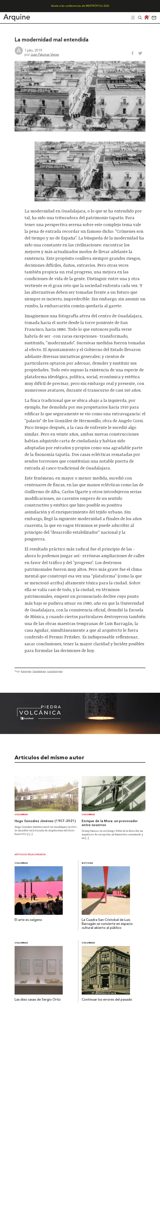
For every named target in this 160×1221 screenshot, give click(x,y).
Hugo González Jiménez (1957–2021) (45, 821)
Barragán (26, 671)
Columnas (21, 815)
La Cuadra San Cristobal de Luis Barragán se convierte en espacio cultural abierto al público (107, 924)
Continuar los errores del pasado (107, 999)
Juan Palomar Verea (45, 54)
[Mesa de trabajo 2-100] (80, 733)
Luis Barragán (54, 671)
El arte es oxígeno (28, 920)
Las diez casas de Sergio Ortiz (38, 999)
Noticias (87, 863)
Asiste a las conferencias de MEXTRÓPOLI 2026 (80, 6)
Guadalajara (39, 671)
